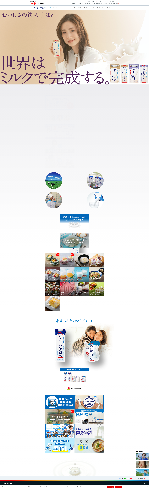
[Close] (147, 487)
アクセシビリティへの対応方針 (117, 483)
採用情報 (88, 1)
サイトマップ (93, 483)
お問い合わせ (86, 483)
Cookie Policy (68, 487)
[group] (74, 47)
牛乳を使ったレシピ (87, 7)
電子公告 (108, 483)
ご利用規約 (127, 483)
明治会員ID (93, 1)
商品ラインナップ (96, 7)
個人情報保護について (101, 483)
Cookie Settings (142, 483)
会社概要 (100, 1)
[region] (74, 487)
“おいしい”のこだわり (78, 7)
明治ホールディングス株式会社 (110, 1)
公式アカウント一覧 (139, 478)
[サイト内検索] (118, 1)
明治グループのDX (133, 483)
